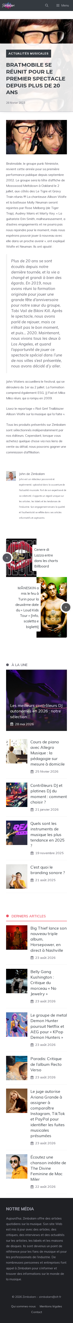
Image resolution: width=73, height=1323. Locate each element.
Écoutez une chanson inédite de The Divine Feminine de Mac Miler (48, 1168)
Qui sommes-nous (23, 1306)
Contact (36, 1312)
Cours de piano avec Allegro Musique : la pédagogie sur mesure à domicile (47, 753)
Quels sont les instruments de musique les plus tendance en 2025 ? (47, 834)
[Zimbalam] (8, 5)
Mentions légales (51, 1306)
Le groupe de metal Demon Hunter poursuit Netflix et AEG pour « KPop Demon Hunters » (48, 1026)
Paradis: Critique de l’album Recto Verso (46, 1064)
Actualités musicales (29, 53)
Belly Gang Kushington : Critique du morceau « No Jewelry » (43, 982)
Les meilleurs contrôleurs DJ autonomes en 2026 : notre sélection (36, 711)
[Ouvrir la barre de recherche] (46, 5)
